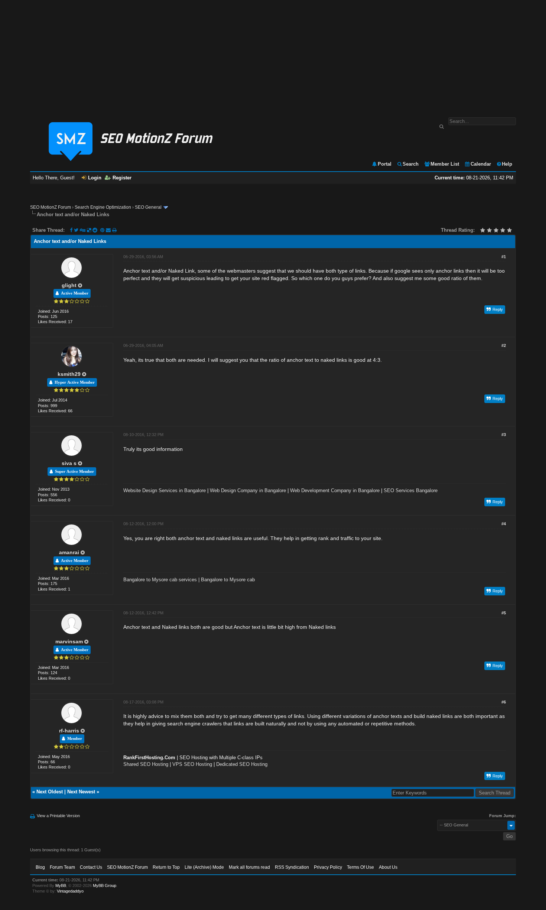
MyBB (60, 885)
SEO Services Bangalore (411, 490)
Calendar (481, 164)
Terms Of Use (360, 867)
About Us (388, 867)
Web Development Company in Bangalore (335, 490)
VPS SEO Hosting (192, 764)
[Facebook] (71, 230)
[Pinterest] (103, 230)
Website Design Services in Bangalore (164, 490)
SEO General (148, 207)
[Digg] (82, 230)
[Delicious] (89, 230)
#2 (503, 345)
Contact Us (91, 867)
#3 (503, 434)
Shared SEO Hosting (145, 764)
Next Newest (81, 791)
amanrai (69, 552)
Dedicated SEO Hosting (241, 764)
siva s (69, 463)
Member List (444, 164)
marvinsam (69, 641)
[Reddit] (94, 230)
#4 (503, 523)
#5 (503, 613)
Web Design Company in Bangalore (248, 490)
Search (411, 164)
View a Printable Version (58, 815)
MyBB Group (104, 885)
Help (507, 164)
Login (94, 178)
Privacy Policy (328, 867)
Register (122, 178)
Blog (40, 867)
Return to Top (166, 867)
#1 (503, 256)
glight (69, 285)
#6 (503, 702)
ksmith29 (69, 374)
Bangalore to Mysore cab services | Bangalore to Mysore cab (189, 579)
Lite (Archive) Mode (204, 867)
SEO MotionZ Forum (50, 207)
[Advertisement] (273, 55)
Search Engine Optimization (103, 207)
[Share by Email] (109, 230)
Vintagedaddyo (70, 891)
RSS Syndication (292, 867)
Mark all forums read (249, 867)
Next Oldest (49, 791)
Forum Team (62, 867)
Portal (384, 164)
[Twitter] (76, 230)
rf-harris (69, 731)
